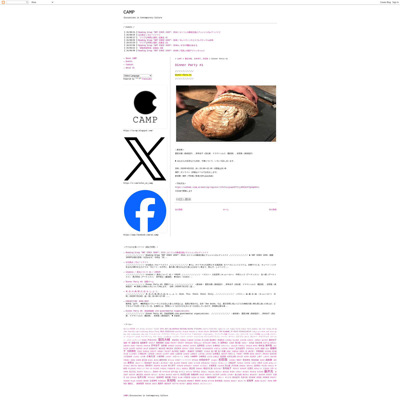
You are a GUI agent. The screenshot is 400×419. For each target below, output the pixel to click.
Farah (238, 329)
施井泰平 (224, 354)
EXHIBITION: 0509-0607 (137, 301)
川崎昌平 (232, 363)
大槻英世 (212, 366)
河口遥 (237, 343)
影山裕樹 (236, 340)
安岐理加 (175, 340)
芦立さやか (152, 340)
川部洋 (259, 363)
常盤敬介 (126, 360)
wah (267, 331)
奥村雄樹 (160, 343)
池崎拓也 (242, 366)
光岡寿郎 (131, 351)
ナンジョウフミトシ (212, 337)
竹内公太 (271, 366)
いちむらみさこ (208, 334)
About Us (130, 68)
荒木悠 (139, 351)
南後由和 (194, 375)
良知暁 (171, 380)
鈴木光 (204, 381)
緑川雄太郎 (182, 381)
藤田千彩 (176, 375)
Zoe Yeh (144, 334)
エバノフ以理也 (254, 334)
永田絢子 (250, 340)
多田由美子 (188, 366)
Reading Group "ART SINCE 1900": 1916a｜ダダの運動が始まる (167, 45)
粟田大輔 (188, 59)
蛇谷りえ (231, 354)
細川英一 (251, 351)
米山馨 (180, 377)
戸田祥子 (231, 348)
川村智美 (247, 363)
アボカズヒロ (197, 334)
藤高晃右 (139, 375)
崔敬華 (250, 380)
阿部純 (144, 340)
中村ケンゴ (141, 368)
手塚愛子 (239, 354)
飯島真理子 (254, 375)
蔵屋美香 (157, 366)
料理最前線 (162, 381)
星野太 (131, 363)
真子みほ (171, 360)
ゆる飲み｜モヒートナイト (149, 35)
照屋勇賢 (253, 357)
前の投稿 (273, 210)
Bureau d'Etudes (195, 329)
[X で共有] (183, 199)
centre (205, 329)
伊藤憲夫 (183, 340)
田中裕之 (196, 372)
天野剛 (125, 372)
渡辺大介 (218, 372)
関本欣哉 (147, 346)
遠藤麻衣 (144, 343)
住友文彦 (273, 354)
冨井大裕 (141, 377)
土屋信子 (238, 372)
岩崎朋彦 (171, 346)
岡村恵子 (173, 343)
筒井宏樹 (260, 372)
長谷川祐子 (218, 368)
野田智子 (273, 377)
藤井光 (268, 371)
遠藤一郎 (126, 343)
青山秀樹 (177, 363)
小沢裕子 (168, 357)
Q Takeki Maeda (202, 331)
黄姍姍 (167, 343)
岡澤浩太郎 (207, 343)
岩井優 (164, 346)
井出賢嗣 (197, 340)
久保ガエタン (225, 346)
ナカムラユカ (198, 337)
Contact (129, 65)
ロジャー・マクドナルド (259, 337)
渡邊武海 (226, 372)
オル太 (137, 337)
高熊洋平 (153, 351)
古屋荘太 (217, 348)
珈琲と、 (131, 384)
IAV (263, 329)
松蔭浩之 (216, 357)
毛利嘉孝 (252, 377)
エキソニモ (244, 334)
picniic (178, 331)
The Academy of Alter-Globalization (235, 331)
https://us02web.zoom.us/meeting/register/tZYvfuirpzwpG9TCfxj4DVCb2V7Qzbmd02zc (217, 187)
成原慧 (262, 360)
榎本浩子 (273, 340)
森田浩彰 (163, 360)
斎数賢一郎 (243, 351)
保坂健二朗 (195, 377)
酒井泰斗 (258, 354)
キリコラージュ (146, 337)
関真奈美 (139, 346)
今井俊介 (199, 351)
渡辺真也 (211, 372)
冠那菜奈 (126, 346)
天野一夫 (273, 368)
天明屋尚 (266, 368)
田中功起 (174, 372)
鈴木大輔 (211, 381)
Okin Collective (167, 331)
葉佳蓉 (146, 381)
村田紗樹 (180, 366)
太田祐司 (196, 366)
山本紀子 (193, 354)
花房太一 (245, 343)
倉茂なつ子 (273, 363)
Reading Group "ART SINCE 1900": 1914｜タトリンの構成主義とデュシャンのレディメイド (179, 32)
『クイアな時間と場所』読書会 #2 (153, 38)
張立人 (178, 368)
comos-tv (221, 329)
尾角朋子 (269, 375)
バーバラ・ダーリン (228, 337)
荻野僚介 (224, 343)
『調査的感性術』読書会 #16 (150, 48)
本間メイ (221, 377)
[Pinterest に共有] (189, 199)
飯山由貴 (238, 375)
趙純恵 (189, 384)
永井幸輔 (243, 340)
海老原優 (258, 343)
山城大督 (178, 354)
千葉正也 (214, 363)
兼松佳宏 (162, 348)
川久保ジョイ (222, 363)
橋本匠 (255, 346)
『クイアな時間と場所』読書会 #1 (153, 43)
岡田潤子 (181, 343)
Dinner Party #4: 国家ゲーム (140, 282)
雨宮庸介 (213, 340)
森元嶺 (144, 360)
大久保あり (204, 366)
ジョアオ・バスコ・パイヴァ (182, 337)
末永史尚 (236, 377)
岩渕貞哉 (178, 346)
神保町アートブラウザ (183, 360)
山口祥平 (165, 354)
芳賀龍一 (203, 377)
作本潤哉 (268, 351)
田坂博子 (140, 372)
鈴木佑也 (218, 381)
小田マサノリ (178, 357)
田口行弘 (132, 372)
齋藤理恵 (148, 384)
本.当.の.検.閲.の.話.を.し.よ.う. (142, 291)
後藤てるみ (264, 348)
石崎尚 (190, 363)
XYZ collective (133, 334)
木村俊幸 (265, 377)
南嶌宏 (202, 375)
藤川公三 (154, 375)
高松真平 (168, 351)
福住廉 (168, 377)
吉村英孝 (193, 346)
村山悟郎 (164, 366)
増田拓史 (141, 366)
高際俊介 (160, 351)
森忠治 (156, 360)
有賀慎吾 (126, 381)
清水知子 (148, 363)
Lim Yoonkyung (142, 331)
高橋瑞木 (146, 351)
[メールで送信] (177, 199)
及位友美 (234, 346)
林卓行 (198, 381)
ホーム (226, 210)
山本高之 (216, 354)
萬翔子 (160, 384)
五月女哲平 (240, 348)
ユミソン (239, 337)
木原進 (259, 377)
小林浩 (186, 357)
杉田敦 (205, 59)
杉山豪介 (214, 360)
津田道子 (236, 368)
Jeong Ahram (271, 329)
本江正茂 (228, 377)
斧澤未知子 (151, 377)
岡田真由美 (189, 343)
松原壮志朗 (231, 357)
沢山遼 (227, 366)
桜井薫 (274, 351)
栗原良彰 (139, 348)
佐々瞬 (214, 351)
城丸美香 (273, 357)
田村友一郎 (157, 372)
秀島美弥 (265, 354)
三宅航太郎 (142, 354)
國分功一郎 (242, 381)
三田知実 (151, 354)
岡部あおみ (198, 343)
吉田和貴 (201, 346)
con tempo (230, 329)
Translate (147, 79)
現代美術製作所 (207, 348)
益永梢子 (265, 340)
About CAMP (131, 58)
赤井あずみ (205, 363)
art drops (140, 329)
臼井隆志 (228, 340)
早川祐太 (126, 366)
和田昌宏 (227, 381)
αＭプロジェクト (206, 384)
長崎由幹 (199, 368)
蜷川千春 (175, 384)
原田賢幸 (177, 348)
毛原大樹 (244, 377)
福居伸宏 (160, 377)
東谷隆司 (246, 372)
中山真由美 (132, 368)
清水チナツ (139, 363)
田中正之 (182, 372)
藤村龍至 (169, 375)
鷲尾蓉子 (234, 381)
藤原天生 (132, 375)
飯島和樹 (262, 375)
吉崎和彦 (185, 346)
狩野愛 (246, 354)
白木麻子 (231, 375)
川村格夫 (240, 363)
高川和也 (175, 351)
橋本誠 (261, 346)
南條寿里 (208, 375)
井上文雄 (205, 340)
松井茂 (209, 357)
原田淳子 (185, 348)
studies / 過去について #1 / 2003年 (143, 272)
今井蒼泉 (207, 351)
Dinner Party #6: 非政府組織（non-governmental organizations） (158, 311)
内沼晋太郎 (185, 375)
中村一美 (149, 368)
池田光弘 (250, 366)
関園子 (133, 346)
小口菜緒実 (127, 357)
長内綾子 (227, 368)
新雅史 (133, 360)
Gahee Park (246, 329)
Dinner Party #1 (189, 65)
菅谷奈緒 (255, 360)
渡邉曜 (232, 372)
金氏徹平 (132, 348)
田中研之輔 (166, 372)
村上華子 (172, 366)
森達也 (150, 360)
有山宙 (133, 381)
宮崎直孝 (249, 346)
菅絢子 (239, 360)
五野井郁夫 (250, 348)
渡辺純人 (204, 372)
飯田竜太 (246, 375)
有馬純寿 (139, 381)
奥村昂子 (152, 343)
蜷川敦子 (183, 384)
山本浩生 (208, 354)
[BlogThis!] (180, 199)
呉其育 (257, 348)
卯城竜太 (221, 340)
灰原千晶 (266, 343)
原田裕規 (198, 348)
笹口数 (125, 354)
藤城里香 (147, 375)
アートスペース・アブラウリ (159, 334)
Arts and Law (165, 329)
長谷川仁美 (208, 368)
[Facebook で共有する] (186, 199)
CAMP (129, 12)
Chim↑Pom (213, 329)
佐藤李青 (235, 351)
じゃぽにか (167, 337)
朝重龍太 (185, 368)
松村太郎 (240, 357)
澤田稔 (270, 381)
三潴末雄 (158, 354)
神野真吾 (195, 360)
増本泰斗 (149, 366)
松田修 (246, 357)
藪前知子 (168, 384)
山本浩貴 (201, 354)
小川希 (142, 357)
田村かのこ (148, 372)
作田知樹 (260, 351)
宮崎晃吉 (241, 346)
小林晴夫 (202, 357)
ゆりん (247, 337)
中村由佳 (163, 368)
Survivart (214, 331)
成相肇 (268, 360)
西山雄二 (156, 363)
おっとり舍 (265, 334)
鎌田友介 (273, 343)
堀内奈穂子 (212, 377)
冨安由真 (133, 377)
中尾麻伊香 (171, 368)
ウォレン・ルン (233, 334)
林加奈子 (190, 381)
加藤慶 (231, 343)
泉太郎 (265, 363)
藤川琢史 (162, 375)
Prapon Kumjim (189, 331)
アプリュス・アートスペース (180, 334)
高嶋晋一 (183, 351)
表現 (127, 377)
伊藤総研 (190, 340)
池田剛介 (257, 366)
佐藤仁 (229, 351)
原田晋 (191, 348)
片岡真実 (186, 377)
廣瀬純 (257, 381)
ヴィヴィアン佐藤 (221, 334)
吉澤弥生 (209, 346)
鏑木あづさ (258, 368)
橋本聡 (268, 345)
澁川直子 (263, 381)
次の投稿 (178, 210)
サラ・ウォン (158, 337)
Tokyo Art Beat (258, 331)
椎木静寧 (243, 368)
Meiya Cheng (154, 331)
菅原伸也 (246, 360)
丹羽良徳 (234, 366)
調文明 (192, 368)
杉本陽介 (232, 360)
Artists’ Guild (152, 329)
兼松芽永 (169, 348)
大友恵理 (221, 366)
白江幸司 (215, 375)
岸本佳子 (197, 59)
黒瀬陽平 (191, 351)
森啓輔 (138, 360)
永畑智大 (258, 340)
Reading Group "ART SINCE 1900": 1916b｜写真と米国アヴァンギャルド (171, 51)
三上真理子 (133, 354)
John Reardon (129, 331)
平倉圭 (174, 377)
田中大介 (189, 372)
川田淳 (253, 363)
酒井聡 (252, 354)
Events (129, 61)
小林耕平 (194, 357)
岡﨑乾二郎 (216, 343)
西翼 (171, 363)
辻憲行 (250, 368)
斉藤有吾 (184, 363)
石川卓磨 (197, 363)
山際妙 (172, 354)
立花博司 (153, 381)
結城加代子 (153, 348)
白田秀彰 (223, 375)
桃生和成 (253, 372)
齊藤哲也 (196, 384)
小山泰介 (136, 357)
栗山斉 (145, 348)
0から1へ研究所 (129, 329)
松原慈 (223, 357)
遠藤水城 (135, 343)
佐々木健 (221, 351)
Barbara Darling (179, 329)
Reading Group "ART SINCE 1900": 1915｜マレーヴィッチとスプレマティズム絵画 (175, 40)
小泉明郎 (160, 357)
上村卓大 (266, 357)
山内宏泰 (186, 354)
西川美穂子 (165, 363)
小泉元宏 (150, 356)
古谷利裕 (224, 348)
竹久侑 (264, 366)
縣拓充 (154, 384)
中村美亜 (156, 368)
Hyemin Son (256, 329)
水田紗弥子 (204, 360)
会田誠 (251, 343)
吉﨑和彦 (216, 346)
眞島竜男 (140, 384)
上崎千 (259, 357)
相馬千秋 (134, 366)
